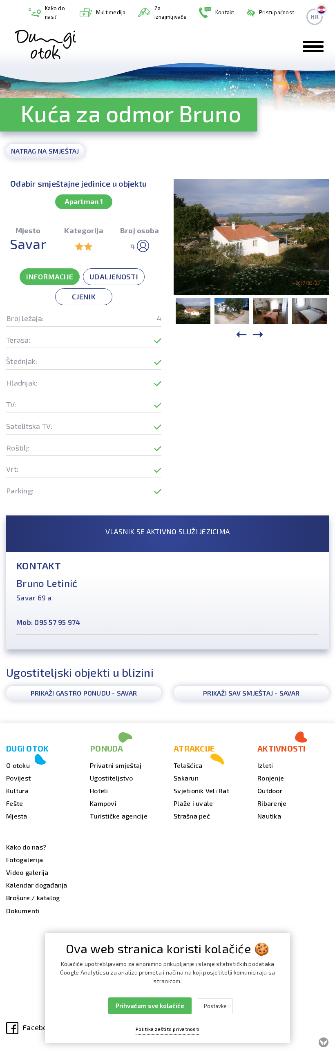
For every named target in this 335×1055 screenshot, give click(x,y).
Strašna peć (192, 816)
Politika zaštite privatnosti (167, 1029)
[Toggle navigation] (313, 46)
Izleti (265, 765)
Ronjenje (270, 778)
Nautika (269, 816)
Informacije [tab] (49, 276)
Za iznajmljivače (170, 12)
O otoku (18, 765)
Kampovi (103, 803)
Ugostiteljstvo (111, 778)
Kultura (17, 790)
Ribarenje (271, 803)
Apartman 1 (84, 201)
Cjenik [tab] (84, 296)
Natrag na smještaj (45, 151)
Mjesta (16, 816)
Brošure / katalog (33, 897)
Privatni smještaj (115, 765)
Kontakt (224, 12)
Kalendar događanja (36, 885)
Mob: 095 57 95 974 (48, 622)
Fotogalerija (24, 859)
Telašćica (188, 765)
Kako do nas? (55, 12)
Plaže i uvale (193, 803)
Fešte (14, 803)
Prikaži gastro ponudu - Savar (84, 693)
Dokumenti (22, 910)
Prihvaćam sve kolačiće (150, 1005)
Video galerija (27, 872)
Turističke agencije (118, 816)
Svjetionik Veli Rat (201, 790)
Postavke (215, 1006)
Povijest (18, 778)
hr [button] (314, 16)
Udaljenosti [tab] (113, 276)
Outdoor (269, 790)
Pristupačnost (276, 12)
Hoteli (99, 790)
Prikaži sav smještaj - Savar (251, 693)
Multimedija (111, 12)
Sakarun (186, 778)
